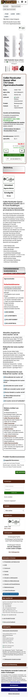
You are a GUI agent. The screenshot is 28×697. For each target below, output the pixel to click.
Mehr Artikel (7, 528)
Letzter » (6, 16)
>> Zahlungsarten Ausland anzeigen (12, 659)
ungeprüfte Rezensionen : (12, 460)
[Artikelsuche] (18, 2)
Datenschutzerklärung (15, 682)
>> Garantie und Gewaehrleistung (11, 584)
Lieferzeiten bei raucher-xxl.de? (14, 385)
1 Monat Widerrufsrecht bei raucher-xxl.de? (11, 396)
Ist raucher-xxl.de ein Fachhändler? (15, 401)
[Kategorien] (25, 2)
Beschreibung (8, 167)
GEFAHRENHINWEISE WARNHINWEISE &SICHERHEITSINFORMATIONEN (14, 271)
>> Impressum (6, 568)
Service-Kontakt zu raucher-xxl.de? (15, 392)
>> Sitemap (6, 574)
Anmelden (14, 492)
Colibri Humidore (8, 429)
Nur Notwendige (14, 689)
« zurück (12, 14)
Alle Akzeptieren (14, 685)
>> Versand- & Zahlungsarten (10, 577)
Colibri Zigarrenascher (10, 436)
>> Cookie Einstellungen (9, 590)
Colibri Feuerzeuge (9, 423)
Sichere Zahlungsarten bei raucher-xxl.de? (14, 381)
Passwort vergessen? (10, 501)
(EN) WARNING (10, 312)
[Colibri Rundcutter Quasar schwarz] (14, 45)
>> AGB (5, 565)
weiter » (18, 14)
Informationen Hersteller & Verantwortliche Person (12, 130)
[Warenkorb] (22, 2)
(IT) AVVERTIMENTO (11, 316)
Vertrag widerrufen (10, 594)
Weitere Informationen (14, 693)
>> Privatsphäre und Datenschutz (11, 561)
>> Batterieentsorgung (8, 587)
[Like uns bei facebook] (8, 622)
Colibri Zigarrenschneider (11, 443)
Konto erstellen (8, 497)
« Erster (6, 14)
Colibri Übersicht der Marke (11, 418)
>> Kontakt (5, 571)
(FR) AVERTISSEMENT (12, 319)
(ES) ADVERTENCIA (11, 323)
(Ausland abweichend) (18, 101)
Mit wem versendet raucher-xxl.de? (15, 389)
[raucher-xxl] (9, 2)
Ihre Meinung (20, 472)
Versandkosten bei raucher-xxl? (14, 377)
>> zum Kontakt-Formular (8, 618)
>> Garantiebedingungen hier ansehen (13, 122)
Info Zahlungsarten (14, 552)
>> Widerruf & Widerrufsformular (11, 581)
